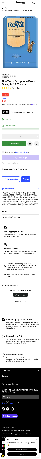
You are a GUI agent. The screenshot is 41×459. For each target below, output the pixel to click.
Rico (6, 8)
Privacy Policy (29, 402)
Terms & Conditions (21, 152)
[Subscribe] (36, 397)
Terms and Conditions (8, 403)
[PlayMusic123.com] (20, 2)
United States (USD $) (8, 427)
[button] (38, 3)
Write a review (20, 295)
